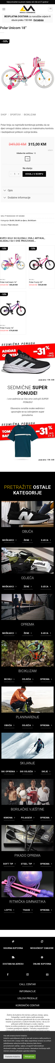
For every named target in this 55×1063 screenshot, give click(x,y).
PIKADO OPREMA (27, 855)
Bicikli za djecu (21, 220)
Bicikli (12, 220)
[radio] (27, 159)
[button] (4, 9)
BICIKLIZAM (27, 671)
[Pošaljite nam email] (47, 974)
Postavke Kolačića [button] (12, 1057)
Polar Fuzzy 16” (7, 328)
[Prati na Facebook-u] (8, 974)
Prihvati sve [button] (29, 1057)
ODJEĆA (27, 578)
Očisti (50, 150)
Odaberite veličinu (24, 153)
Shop (4, 114)
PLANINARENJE (27, 717)
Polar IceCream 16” (8, 282)
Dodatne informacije (19, 197)
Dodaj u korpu (34, 174)
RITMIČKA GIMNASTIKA (27, 902)
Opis (10, 190)
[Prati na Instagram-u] (27, 974)
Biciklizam (30, 114)
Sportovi (15, 114)
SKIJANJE (27, 763)
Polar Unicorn (13, 225)
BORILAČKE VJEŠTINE (27, 809)
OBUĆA (27, 531)
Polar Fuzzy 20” (36, 282)
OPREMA (27, 624)
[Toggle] (5, 191)
